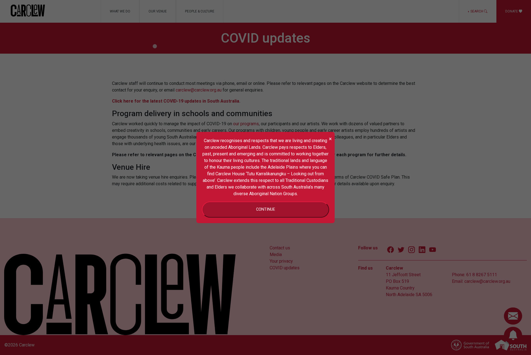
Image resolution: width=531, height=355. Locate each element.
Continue (265, 209)
